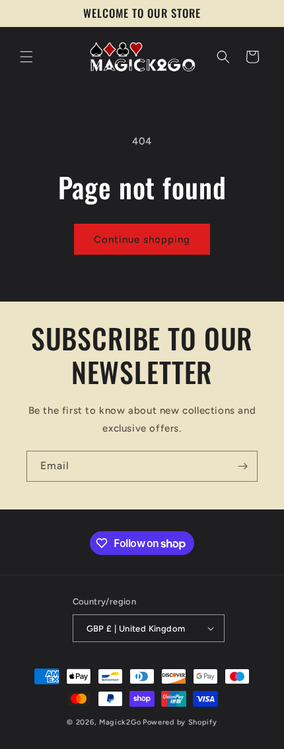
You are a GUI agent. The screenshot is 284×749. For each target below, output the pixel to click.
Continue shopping (142, 239)
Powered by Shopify (180, 722)
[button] (26, 56)
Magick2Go (120, 722)
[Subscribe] (242, 466)
